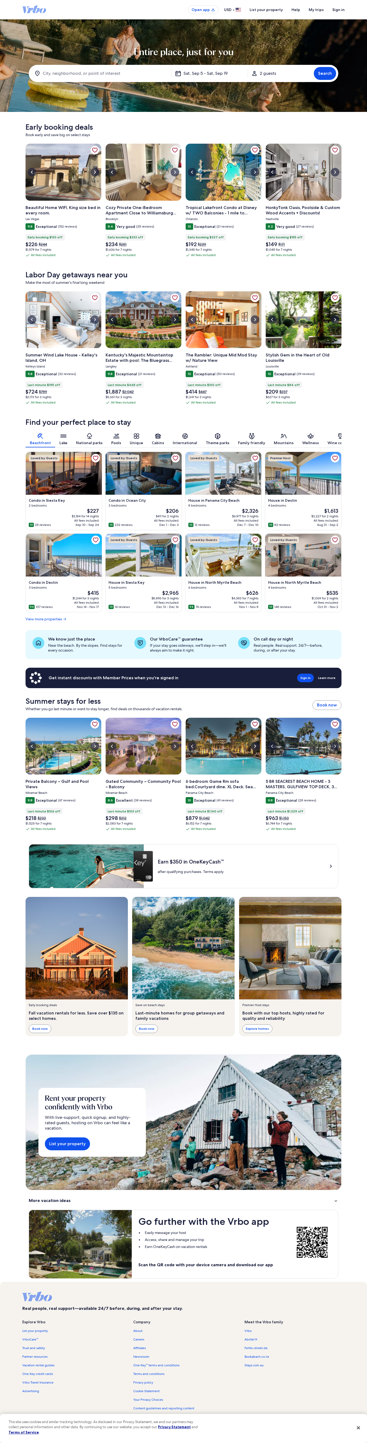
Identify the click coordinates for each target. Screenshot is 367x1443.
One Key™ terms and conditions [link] (156, 1365)
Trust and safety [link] (33, 1348)
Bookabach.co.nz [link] (256, 1356)
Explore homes (257, 1029)
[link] (95, 150)
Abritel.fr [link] (250, 1339)
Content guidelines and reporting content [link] (163, 1408)
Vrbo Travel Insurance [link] (37, 1382)
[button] (183, 1200)
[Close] (358, 1428)
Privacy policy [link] (143, 1382)
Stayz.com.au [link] (254, 1365)
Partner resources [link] (35, 1356)
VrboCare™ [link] (30, 1339)
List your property (266, 9)
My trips (316, 9)
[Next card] (341, 202)
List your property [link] (35, 1331)
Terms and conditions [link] (148, 1374)
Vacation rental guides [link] (38, 1365)
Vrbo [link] (248, 1331)
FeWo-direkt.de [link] (256, 1348)
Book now (327, 705)
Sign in (338, 9)
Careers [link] (138, 1339)
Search (325, 73)
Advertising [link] (30, 1391)
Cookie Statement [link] (146, 1391)
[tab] (40, 439)
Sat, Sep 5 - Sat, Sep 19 (206, 73)
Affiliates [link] (139, 1348)
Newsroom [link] (141, 1356)
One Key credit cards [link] (37, 1374)
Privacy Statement (174, 1427)
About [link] (137, 1331)
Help (296, 9)
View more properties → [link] (46, 619)
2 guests (268, 73)
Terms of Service (24, 1432)
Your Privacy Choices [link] (148, 1400)
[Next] (341, 439)
